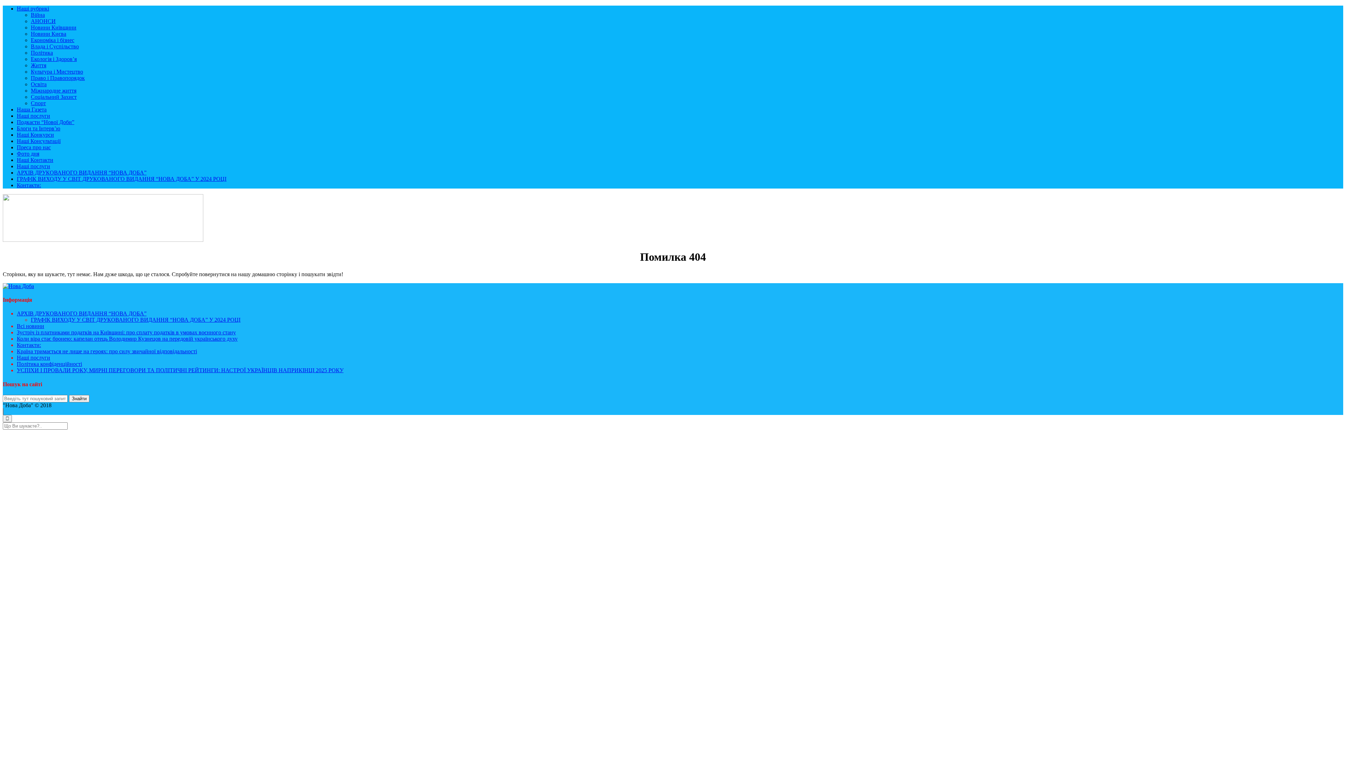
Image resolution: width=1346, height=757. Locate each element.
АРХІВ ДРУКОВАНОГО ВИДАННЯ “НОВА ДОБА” (82, 173)
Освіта (39, 84)
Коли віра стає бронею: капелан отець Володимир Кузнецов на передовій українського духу (127, 339)
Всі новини (30, 326)
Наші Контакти (35, 160)
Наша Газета (32, 109)
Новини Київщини (53, 27)
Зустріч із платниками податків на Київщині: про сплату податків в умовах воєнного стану (126, 332)
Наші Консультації (39, 141)
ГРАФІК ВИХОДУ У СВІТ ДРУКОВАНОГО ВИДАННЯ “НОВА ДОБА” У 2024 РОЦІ (121, 179)
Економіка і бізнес (52, 40)
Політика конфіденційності (49, 364)
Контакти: (29, 185)
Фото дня (28, 154)
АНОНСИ (43, 21)
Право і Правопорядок (58, 78)
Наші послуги (33, 116)
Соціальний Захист (54, 97)
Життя (38, 65)
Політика (42, 53)
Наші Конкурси (35, 135)
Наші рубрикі (33, 9)
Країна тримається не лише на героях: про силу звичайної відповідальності (107, 351)
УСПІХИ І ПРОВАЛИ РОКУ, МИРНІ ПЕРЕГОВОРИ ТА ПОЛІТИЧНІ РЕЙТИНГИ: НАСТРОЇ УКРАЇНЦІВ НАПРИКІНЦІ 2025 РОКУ (180, 370)
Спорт (38, 103)
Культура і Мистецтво (57, 72)
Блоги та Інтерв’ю (38, 128)
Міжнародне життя (53, 91)
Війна (38, 15)
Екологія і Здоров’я (54, 59)
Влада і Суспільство (55, 46)
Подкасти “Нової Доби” (45, 122)
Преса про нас (34, 147)
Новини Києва (48, 34)
